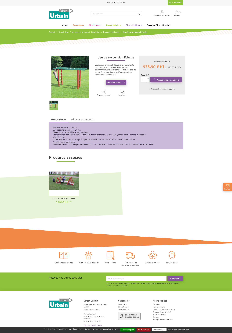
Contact (156, 317)
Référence (158, 61)
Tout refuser (143, 329)
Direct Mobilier (124, 309)
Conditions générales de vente (164, 309)
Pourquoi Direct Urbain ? (162, 312)
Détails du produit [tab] (83, 119)
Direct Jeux (122, 304)
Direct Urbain (123, 307)
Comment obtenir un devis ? (163, 89)
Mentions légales (159, 307)
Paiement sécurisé (159, 314)
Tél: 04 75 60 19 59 (116, 2)
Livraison (156, 304)
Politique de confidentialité (163, 319)
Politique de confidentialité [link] (178, 330)
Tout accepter (128, 329)
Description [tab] (58, 119)
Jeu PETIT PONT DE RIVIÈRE (63, 199)
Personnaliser (159, 329)
